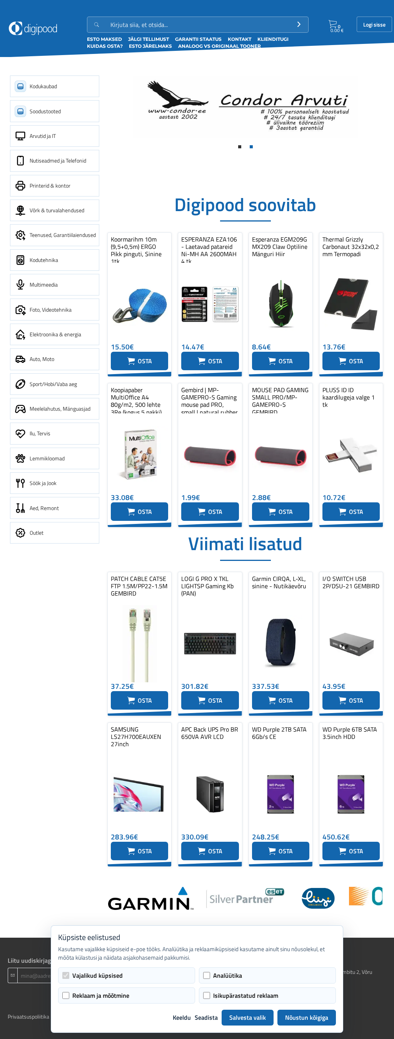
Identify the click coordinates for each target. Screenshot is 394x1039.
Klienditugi (273, 39)
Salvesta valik (247, 1017)
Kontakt (239, 39)
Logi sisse (374, 24)
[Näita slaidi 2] (251, 147)
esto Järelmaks (150, 46)
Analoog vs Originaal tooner (219, 46)
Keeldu (182, 1017)
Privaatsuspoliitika (28, 1016)
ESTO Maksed (104, 39)
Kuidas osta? (105, 46)
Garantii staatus (198, 39)
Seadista (206, 1017)
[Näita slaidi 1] (240, 147)
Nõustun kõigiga (306, 1017)
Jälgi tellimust (148, 39)
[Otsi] (299, 24)
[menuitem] (54, 86)
